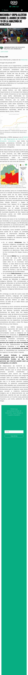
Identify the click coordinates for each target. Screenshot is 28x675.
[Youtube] (14, 6)
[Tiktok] (18, 6)
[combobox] (7, 10)
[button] (22, 10)
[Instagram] (16, 6)
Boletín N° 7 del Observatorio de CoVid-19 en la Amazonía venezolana (14, 139)
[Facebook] (10, 6)
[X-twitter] (12, 6)
